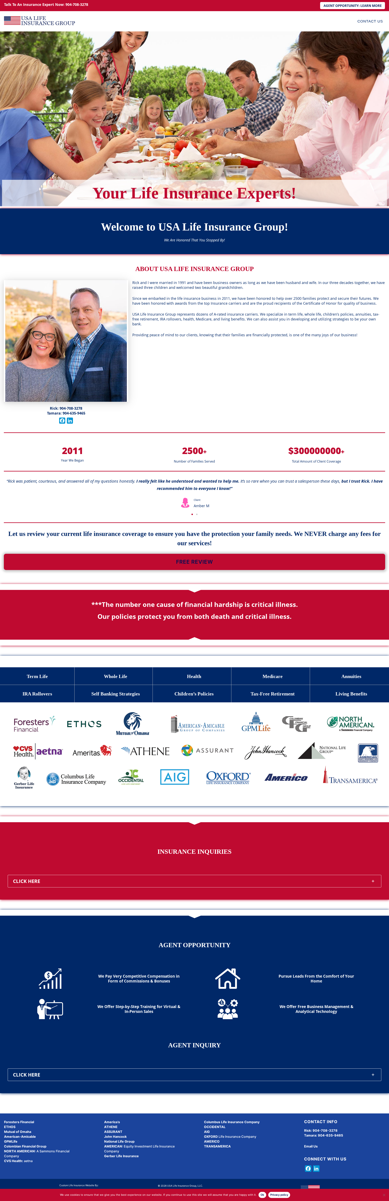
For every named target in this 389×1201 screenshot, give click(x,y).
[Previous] (6, 493)
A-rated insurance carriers (236, 314)
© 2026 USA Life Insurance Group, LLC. (180, 1185)
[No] (384, 1195)
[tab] (194, 881)
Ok (262, 1194)
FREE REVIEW (194, 562)
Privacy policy (279, 1194)
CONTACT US (370, 21)
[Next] (382, 493)
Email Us (311, 1146)
